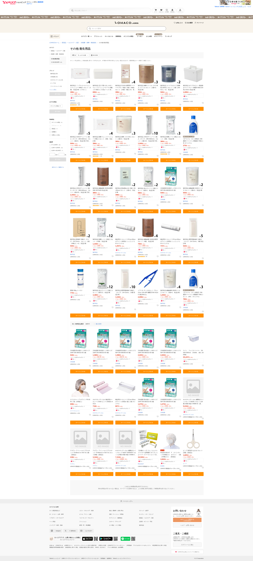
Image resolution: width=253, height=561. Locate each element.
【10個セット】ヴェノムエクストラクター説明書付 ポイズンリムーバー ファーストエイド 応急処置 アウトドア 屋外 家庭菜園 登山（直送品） (148, 453)
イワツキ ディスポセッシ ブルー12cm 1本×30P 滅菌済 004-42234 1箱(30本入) (148, 292)
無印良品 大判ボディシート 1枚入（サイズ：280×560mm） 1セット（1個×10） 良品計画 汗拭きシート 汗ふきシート (148, 139)
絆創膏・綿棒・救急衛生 (88, 42)
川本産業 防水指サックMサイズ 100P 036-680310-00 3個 (102, 351)
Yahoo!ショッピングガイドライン (122, 558)
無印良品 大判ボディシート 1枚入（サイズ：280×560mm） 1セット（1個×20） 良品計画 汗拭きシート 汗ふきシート (80, 190)
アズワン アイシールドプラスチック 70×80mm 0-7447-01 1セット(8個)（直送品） (103, 452)
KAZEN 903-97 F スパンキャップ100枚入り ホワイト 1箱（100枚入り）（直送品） (170, 455)
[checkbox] (50, 122)
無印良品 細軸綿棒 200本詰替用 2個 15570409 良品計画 (102, 189)
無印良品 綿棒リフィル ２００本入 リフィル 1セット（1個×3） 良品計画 (148, 87)
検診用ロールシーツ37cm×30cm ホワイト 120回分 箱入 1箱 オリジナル (125, 401)
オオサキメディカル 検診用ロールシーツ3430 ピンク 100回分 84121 (103, 401)
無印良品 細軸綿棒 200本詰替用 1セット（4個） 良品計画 (148, 240)
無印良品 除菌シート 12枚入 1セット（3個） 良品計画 (170, 138)
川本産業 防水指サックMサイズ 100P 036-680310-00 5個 (147, 351)
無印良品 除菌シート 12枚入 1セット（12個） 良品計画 (103, 240)
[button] (83, 55)
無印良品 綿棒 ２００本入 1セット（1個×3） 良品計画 (125, 138)
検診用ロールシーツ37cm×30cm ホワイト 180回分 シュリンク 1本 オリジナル (125, 241)
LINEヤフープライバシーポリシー (71, 558)
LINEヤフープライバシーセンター (90, 558)
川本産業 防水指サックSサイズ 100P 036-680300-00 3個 (125, 351)
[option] (57, 74)
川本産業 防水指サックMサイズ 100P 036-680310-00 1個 (80, 351)
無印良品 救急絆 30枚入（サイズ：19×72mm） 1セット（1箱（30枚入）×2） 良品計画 (80, 241)
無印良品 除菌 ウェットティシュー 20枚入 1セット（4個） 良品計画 (103, 139)
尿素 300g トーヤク (76, 290)
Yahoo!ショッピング (54, 558)
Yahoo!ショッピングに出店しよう (235, 6)
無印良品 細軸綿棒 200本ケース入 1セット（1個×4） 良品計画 (170, 291)
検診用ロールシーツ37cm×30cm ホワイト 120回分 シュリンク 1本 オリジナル (170, 241)
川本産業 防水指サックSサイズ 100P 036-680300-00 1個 (170, 189)
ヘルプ (249, 6)
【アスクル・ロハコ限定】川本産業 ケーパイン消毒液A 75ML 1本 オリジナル (193, 141)
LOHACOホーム (54, 42)
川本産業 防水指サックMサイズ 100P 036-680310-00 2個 (147, 400)
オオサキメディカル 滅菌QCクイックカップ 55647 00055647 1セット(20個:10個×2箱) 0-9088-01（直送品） (125, 453)
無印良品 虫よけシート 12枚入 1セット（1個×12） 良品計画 (103, 291)
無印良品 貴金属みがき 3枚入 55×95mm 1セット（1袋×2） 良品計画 (125, 190)
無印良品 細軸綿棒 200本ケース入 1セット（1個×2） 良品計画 (193, 189)
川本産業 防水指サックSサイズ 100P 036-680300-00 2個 (170, 400)
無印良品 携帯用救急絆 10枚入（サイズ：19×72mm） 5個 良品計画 (193, 241)
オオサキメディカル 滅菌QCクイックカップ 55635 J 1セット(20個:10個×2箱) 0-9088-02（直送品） (193, 402)
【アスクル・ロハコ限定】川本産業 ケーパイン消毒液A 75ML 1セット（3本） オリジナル (193, 294)
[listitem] (57, 51)
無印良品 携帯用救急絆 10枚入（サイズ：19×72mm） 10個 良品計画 (125, 292)
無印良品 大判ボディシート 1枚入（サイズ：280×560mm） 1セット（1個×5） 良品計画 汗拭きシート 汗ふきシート (80, 139)
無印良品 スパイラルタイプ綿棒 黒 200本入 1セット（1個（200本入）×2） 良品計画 (170, 87)
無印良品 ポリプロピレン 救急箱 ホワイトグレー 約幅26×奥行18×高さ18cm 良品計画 (193, 87)
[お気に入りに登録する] (90, 105)
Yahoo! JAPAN (219, 6)
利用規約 (103, 558)
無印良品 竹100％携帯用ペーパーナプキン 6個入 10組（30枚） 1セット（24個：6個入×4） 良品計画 (125, 88)
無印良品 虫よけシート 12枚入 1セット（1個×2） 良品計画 (148, 189)
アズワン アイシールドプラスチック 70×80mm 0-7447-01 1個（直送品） (80, 452)
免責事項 (109, 558)
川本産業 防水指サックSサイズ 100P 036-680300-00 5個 (170, 351)
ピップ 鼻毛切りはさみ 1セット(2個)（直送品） (193, 451)
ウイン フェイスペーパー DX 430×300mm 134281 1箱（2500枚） (193, 352)
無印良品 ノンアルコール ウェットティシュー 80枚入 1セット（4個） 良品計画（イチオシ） (80, 87)
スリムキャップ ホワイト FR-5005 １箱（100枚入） (80, 400)
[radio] (50, 145)
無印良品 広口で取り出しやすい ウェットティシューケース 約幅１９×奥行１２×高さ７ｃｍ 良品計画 (103, 88)
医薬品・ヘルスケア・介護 (70, 42)
